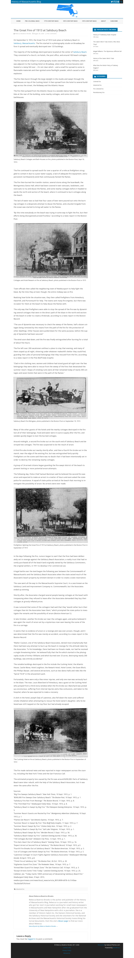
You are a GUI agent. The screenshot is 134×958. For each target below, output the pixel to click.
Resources (66, 953)
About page (63, 921)
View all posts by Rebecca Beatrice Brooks (43, 926)
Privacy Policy (66, 950)
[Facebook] (114, 1)
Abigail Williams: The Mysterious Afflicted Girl (107, 51)
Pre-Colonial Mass (32, 21)
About (103, 21)
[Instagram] (116, 1)
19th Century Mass (89, 21)
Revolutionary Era (98, 92)
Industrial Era (20, 889)
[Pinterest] (118, 1)
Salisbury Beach (80, 52)
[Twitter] (112, 1)
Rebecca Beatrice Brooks (23, 34)
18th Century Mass (70, 21)
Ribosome (101, 945)
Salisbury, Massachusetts (24, 43)
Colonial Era (97, 81)
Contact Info (67, 948)
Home (18, 21)
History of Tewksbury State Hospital (104, 35)
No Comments (52, 34)
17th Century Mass (51, 21)
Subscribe (114, 21)
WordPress (116, 948)
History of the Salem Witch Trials (103, 58)
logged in (32, 939)
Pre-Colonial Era (98, 89)
